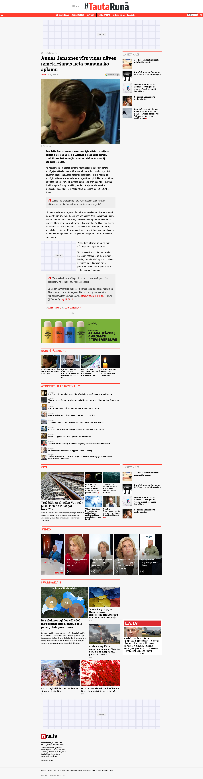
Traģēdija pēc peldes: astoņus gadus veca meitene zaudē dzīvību (110, 488)
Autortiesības (87, 770)
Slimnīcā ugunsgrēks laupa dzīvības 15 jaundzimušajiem (147, 73)
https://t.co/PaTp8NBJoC (92, 296)
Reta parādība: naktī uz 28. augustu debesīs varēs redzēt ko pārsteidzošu (92, 488)
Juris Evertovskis (71, 307)
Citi (56, 53)
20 (104, 517)
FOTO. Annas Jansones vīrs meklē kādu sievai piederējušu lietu (90, 372)
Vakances (105, 770)
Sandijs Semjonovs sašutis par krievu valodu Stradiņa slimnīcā (111, 512)
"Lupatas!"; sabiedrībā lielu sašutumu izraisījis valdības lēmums (76, 422)
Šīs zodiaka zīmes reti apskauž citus (144, 98)
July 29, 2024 (66, 299)
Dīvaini (91, 15)
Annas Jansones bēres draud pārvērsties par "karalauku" (108, 372)
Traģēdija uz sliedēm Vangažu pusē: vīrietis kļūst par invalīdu (62, 506)
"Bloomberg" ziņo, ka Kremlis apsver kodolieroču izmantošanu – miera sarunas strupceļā (104, 613)
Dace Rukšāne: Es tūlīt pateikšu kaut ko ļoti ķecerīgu (71, 415)
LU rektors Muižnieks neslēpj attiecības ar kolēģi (70, 450)
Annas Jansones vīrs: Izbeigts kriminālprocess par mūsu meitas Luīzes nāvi (70, 373)
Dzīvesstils (77, 15)
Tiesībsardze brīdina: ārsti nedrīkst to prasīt (146, 61)
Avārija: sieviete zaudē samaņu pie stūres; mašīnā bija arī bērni (76, 429)
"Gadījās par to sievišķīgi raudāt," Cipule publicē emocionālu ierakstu (79, 443)
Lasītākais (131, 54)
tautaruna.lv (45, 75)
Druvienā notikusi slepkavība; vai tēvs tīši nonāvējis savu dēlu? (100, 689)
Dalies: (72, 313)
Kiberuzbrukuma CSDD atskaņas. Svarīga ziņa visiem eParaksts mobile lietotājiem (146, 88)
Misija (55, 770)
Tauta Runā (49, 53)
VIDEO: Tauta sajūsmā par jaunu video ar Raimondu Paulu (73, 408)
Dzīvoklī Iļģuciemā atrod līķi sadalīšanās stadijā (69, 436)
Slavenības (62, 15)
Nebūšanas (104, 15)
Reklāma (50, 770)
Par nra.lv (43, 770)
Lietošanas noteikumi (76, 770)
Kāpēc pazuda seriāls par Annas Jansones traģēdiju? (50, 371)
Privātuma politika (63, 770)
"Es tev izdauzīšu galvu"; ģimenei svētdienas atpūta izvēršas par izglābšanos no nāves (83, 401)
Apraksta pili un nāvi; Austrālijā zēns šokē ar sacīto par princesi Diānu (80, 394)
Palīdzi (131, 15)
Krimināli (119, 15)
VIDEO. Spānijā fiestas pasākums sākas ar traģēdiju (59, 689)
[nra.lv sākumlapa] (76, 6)
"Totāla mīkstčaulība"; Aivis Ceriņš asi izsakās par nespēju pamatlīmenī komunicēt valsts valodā (80, 457)
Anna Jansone (53, 307)
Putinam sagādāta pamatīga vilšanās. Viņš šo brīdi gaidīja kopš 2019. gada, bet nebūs (104, 650)
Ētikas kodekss (96, 770)
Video (46, 529)
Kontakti (111, 770)
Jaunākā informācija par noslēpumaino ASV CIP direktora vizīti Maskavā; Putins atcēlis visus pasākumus (146, 113)
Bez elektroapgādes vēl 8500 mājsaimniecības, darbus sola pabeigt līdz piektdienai (61, 624)
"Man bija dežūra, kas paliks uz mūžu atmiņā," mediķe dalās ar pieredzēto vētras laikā (93, 514)
